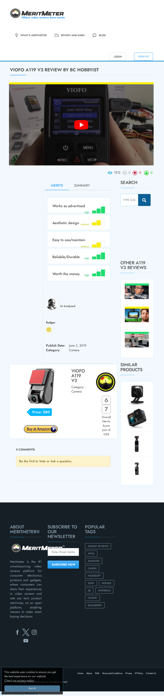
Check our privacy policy (19, 680)
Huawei (92, 598)
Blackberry (95, 605)
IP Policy (139, 673)
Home (80, 673)
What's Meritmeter (33, 35)
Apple (91, 553)
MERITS (57, 185)
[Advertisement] (142, 233)
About (89, 673)
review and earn (73, 35)
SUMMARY (82, 185)
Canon (92, 568)
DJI (89, 590)
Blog (102, 35)
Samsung (93, 561)
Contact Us (151, 673)
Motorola (104, 590)
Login (118, 57)
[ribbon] (13, 61)
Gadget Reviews (98, 546)
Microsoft (94, 576)
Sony (91, 583)
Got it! (32, 688)
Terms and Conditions (112, 673)
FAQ (97, 673)
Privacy (128, 673)
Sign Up (143, 56)
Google (106, 583)
